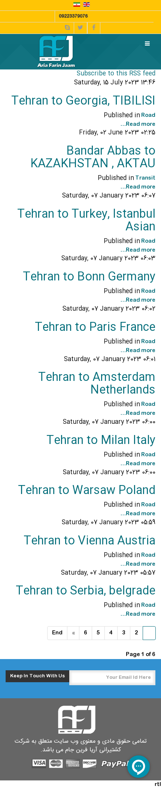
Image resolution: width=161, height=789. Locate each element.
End (57, 632)
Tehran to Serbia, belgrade (85, 591)
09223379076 (73, 16)
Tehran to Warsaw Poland (86, 491)
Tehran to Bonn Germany (89, 277)
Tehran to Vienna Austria (89, 541)
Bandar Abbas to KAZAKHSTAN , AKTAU (92, 157)
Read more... (137, 124)
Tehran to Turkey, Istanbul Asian (86, 220)
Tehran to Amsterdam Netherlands (96, 384)
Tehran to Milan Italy (100, 441)
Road (148, 115)
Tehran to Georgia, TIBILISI (83, 101)
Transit (145, 178)
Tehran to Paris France (95, 328)
